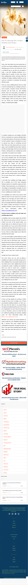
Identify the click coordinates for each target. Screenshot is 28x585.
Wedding (5, 451)
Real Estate (6, 454)
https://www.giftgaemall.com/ (9, 316)
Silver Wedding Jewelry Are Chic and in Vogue (12, 490)
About (14, 521)
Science (5, 472)
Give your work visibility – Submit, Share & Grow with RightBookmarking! (14, 368)
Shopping (6, 466)
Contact (14, 523)
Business (5, 439)
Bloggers (14, 548)
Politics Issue (6, 427)
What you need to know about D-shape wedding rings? (13, 498)
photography (6, 424)
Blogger (4, 492)
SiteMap (14, 561)
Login (14, 557)
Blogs (14, 546)
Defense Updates (7, 436)
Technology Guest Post (13, 569)
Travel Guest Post (5, 569)
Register (14, 559)
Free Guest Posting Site (14, 572)
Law (4, 460)
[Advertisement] (14, 118)
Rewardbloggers (10, 577)
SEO (4, 445)
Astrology (6, 433)
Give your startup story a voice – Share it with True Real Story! (14, 398)
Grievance (14, 525)
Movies (5, 430)
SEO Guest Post (20, 569)
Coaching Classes (7, 442)
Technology (6, 421)
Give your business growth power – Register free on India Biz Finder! (14, 378)
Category (4, 37)
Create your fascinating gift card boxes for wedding (12, 483)
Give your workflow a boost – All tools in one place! (14, 355)
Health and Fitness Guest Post (9, 573)
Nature (5, 418)
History (5, 409)
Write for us (14, 527)
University (6, 463)
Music (5, 457)
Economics (6, 469)
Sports (5, 412)
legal (14, 538)
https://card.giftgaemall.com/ (9, 210)
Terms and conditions (14, 534)
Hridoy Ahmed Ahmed (10, 47)
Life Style (6, 415)
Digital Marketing (7, 448)
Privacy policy (14, 536)
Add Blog (14, 550)
